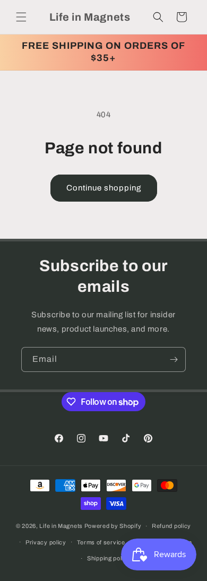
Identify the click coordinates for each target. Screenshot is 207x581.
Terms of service (101, 542)
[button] (21, 17)
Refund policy (171, 526)
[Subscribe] (173, 359)
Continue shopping (103, 188)
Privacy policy (45, 542)
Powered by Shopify (113, 526)
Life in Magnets (61, 526)
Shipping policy (109, 558)
